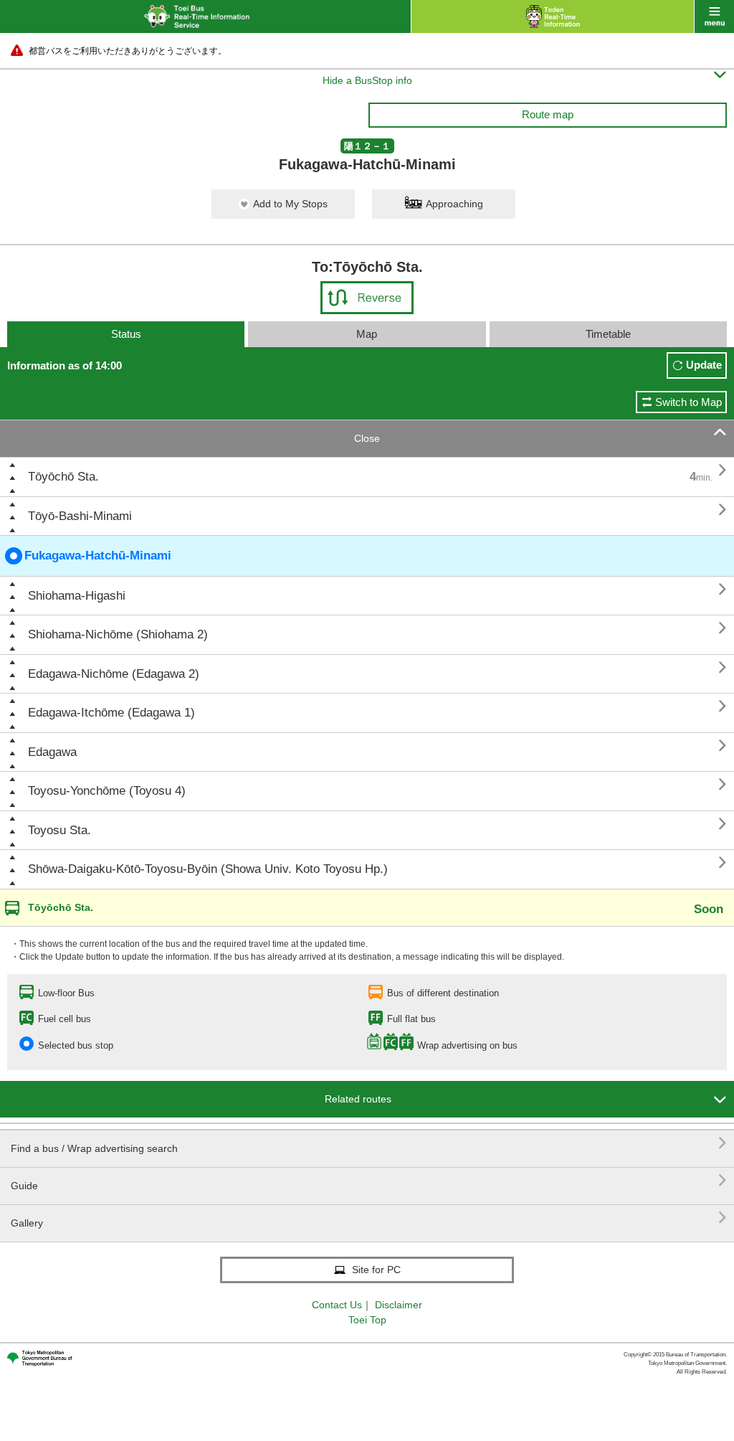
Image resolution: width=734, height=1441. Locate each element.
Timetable (608, 334)
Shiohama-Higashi (76, 596)
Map (366, 334)
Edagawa (52, 752)
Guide (369, 1180)
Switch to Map (688, 402)
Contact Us (337, 1304)
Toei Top (367, 1320)
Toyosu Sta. (59, 830)
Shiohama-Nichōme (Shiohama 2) (118, 634)
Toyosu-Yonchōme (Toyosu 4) (107, 791)
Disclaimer (398, 1304)
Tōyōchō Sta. (63, 476)
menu (714, 16)
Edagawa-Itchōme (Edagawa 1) (111, 712)
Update (704, 365)
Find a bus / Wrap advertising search (369, 1143)
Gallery (369, 1217)
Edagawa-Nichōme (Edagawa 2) (113, 674)
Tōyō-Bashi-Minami (80, 516)
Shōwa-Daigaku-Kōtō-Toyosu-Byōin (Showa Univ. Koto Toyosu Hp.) (208, 869)
